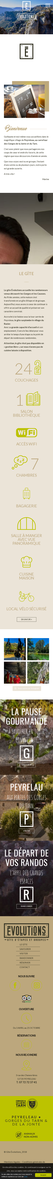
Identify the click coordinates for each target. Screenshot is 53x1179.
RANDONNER (26, 958)
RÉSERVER (25, 962)
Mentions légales (12, 1162)
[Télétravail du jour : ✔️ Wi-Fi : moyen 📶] (38, 649)
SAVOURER (25, 949)
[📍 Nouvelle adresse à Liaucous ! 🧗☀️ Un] (15, 649)
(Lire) (25, 1176)
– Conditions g (27, 1162)
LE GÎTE (23, 944)
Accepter (43, 1175)
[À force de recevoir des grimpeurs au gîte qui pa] (38, 673)
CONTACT (25, 967)
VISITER (24, 953)
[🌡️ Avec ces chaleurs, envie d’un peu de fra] (15, 673)
